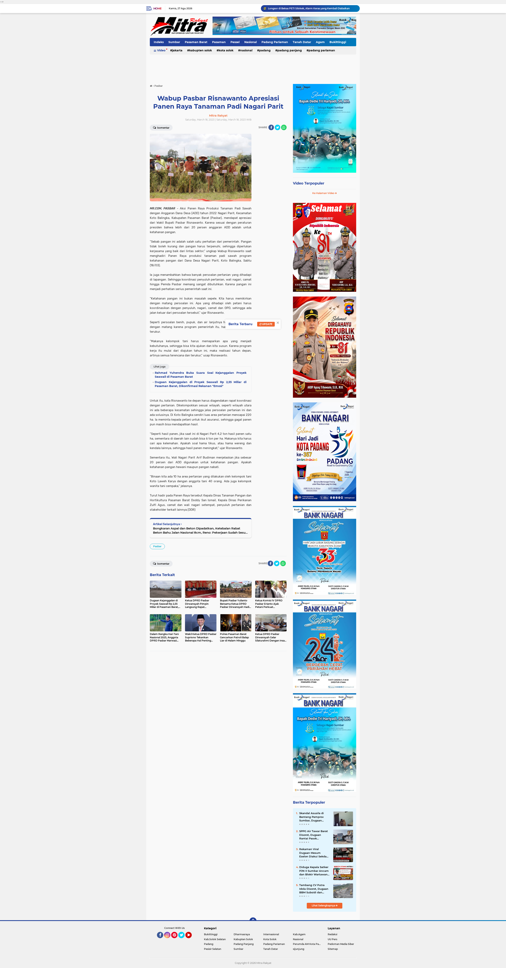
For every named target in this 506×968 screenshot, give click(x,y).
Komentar (163, 127)
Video (161, 50)
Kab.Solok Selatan (215, 939)
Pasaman (219, 42)
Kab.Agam (299, 934)
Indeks (159, 42)
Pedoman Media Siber (341, 944)
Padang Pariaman (274, 42)
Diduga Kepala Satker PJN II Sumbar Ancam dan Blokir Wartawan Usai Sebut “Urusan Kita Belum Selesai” (314, 870)
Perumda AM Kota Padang (308, 944)
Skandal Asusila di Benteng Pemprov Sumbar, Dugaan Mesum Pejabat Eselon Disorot (314, 817)
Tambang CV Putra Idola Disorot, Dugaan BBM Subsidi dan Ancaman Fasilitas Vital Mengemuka (313, 888)
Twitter (183, 940)
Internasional (271, 934)
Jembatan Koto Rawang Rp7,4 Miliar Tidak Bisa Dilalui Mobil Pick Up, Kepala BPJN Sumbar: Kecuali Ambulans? (312, 8)
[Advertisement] (253, 67)
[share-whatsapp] (284, 127)
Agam (320, 42)
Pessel (235, 42)
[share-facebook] (271, 127)
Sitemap (333, 948)
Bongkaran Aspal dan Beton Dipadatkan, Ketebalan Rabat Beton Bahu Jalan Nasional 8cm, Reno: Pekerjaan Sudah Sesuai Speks (200, 530)
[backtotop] (253, 921)
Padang (265, 50)
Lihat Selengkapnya (324, 905)
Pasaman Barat (196, 42)
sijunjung (298, 948)
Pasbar (157, 546)
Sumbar (174, 42)
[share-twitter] (277, 127)
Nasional (250, 42)
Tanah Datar (302, 42)
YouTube (191, 940)
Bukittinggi (337, 42)
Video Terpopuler (308, 183)
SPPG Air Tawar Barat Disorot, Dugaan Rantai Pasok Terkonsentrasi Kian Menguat (313, 835)
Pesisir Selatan (212, 948)
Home (157, 8)
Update (266, 324)
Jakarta (177, 50)
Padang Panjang (289, 50)
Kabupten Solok (200, 50)
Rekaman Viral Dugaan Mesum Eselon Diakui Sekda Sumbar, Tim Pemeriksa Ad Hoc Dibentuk (313, 852)
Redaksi (332, 934)
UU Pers (332, 939)
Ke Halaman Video (323, 193)
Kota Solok (226, 50)
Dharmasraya (242, 934)
